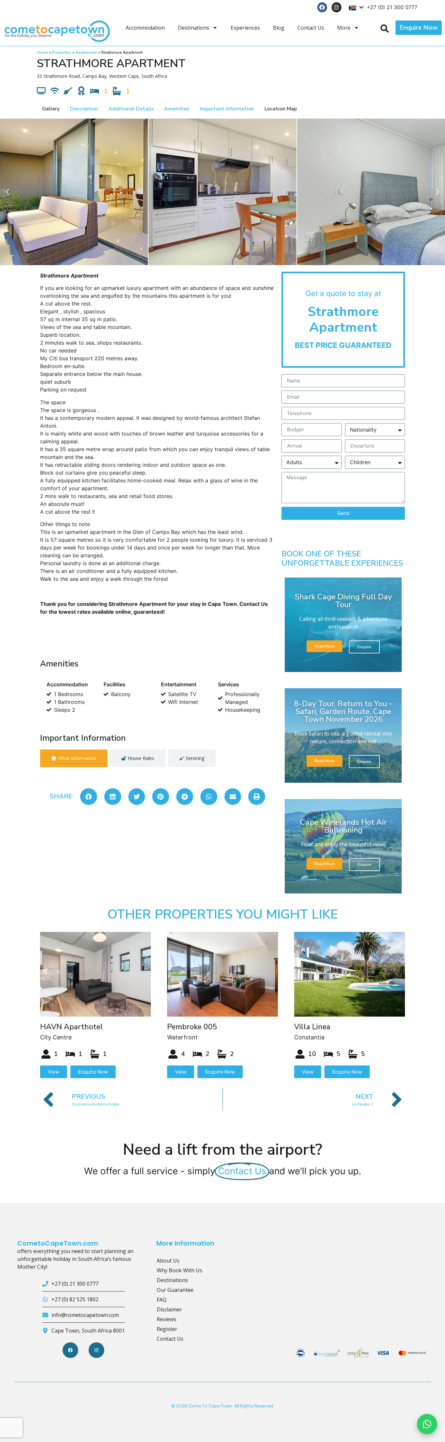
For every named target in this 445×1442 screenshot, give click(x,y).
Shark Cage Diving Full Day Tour (343, 601)
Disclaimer (169, 1309)
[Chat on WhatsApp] (427, 1424)
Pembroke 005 (192, 1027)
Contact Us (310, 27)
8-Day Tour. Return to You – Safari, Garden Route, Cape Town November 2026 (343, 711)
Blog (278, 27)
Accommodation (145, 27)
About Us (168, 1260)
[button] (7, 192)
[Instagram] (337, 7)
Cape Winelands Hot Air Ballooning (343, 826)
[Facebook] (322, 7)
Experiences (245, 27)
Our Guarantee (175, 1289)
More (344, 27)
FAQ (161, 1299)
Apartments (86, 52)
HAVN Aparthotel (71, 1027)
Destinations (193, 27)
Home (42, 52)
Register (167, 1329)
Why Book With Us (179, 1270)
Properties (61, 52)
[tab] (74, 758)
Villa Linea (312, 1027)
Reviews (166, 1319)
